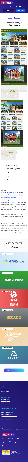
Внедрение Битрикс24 (5, 417)
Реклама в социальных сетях (7, 402)
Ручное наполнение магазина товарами (9, 416)
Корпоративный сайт (5, 387)
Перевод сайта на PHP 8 (6, 414)
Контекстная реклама (5, 401)
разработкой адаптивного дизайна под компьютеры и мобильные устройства (12, 197)
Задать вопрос (21, 10)
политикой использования (11, 455)
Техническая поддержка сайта (7, 410)
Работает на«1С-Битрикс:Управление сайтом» (16, 452)
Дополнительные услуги (8, 408)
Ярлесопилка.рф (11, 192)
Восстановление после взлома (7, 412)
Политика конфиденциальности (7, 424)
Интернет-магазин (4, 389)
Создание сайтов (6, 386)
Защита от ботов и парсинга (7, 419)
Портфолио (17, 18)
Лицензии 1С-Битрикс (5, 391)
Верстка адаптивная (14, 202)
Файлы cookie (18, 424)
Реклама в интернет (7, 397)
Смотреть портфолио (14, 370)
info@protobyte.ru (8, 10)
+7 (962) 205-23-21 (13, 6)
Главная (10, 18)
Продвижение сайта (5, 399)
